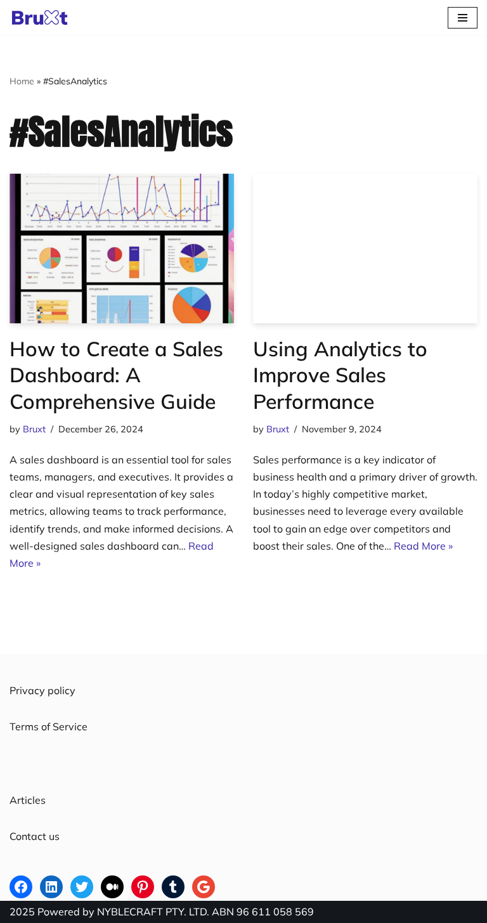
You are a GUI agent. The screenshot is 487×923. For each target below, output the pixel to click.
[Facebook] (21, 886)
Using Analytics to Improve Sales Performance (340, 375)
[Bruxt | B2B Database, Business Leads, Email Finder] (43, 17)
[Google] (203, 886)
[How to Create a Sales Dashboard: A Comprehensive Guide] (122, 248)
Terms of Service (49, 726)
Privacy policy (42, 690)
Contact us (35, 836)
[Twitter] (81, 886)
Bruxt (34, 429)
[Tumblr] (173, 886)
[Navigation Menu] (462, 18)
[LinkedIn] (51, 886)
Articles (28, 800)
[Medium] (112, 886)
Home (22, 81)
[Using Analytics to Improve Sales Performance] (365, 248)
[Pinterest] (142, 886)
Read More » (423, 545)
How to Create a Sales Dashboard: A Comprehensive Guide (116, 375)
